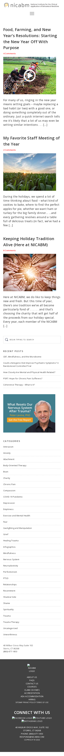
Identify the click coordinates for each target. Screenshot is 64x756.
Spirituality (8, 609)
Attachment (8, 459)
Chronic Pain (9, 484)
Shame (6, 603)
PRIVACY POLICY (29, 702)
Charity (6, 478)
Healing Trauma (11, 540)
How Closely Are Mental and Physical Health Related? (29, 372)
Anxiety (7, 453)
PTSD (6, 578)
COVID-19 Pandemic (13, 496)
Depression (9, 503)
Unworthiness (10, 634)
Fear (5, 521)
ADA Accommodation (32, 696)
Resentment (9, 590)
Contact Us (32, 683)
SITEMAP (19, 702)
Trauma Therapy (11, 622)
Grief (5, 534)
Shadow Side (9, 597)
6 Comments (9, 250)
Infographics (9, 546)
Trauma (7, 615)
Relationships (10, 584)
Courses (32, 686)
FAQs (32, 680)
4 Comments (9, 53)
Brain (5, 471)
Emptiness (8, 509)
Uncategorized (10, 628)
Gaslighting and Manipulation (17, 528)
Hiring (32, 699)
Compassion (9, 490)
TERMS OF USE (42, 702)
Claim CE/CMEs (32, 690)
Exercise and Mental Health (16, 515)
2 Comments (9, 149)
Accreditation (32, 693)
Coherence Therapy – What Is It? (19, 384)
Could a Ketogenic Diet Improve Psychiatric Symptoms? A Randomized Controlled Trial (31, 364)
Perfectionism (10, 571)
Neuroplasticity (10, 565)
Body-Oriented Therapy (14, 465)
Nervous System (11, 559)
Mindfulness (9, 553)
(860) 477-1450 (10, 651)
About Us (32, 677)
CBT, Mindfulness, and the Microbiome (22, 356)
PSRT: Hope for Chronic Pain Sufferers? (22, 378)
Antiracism (8, 446)
